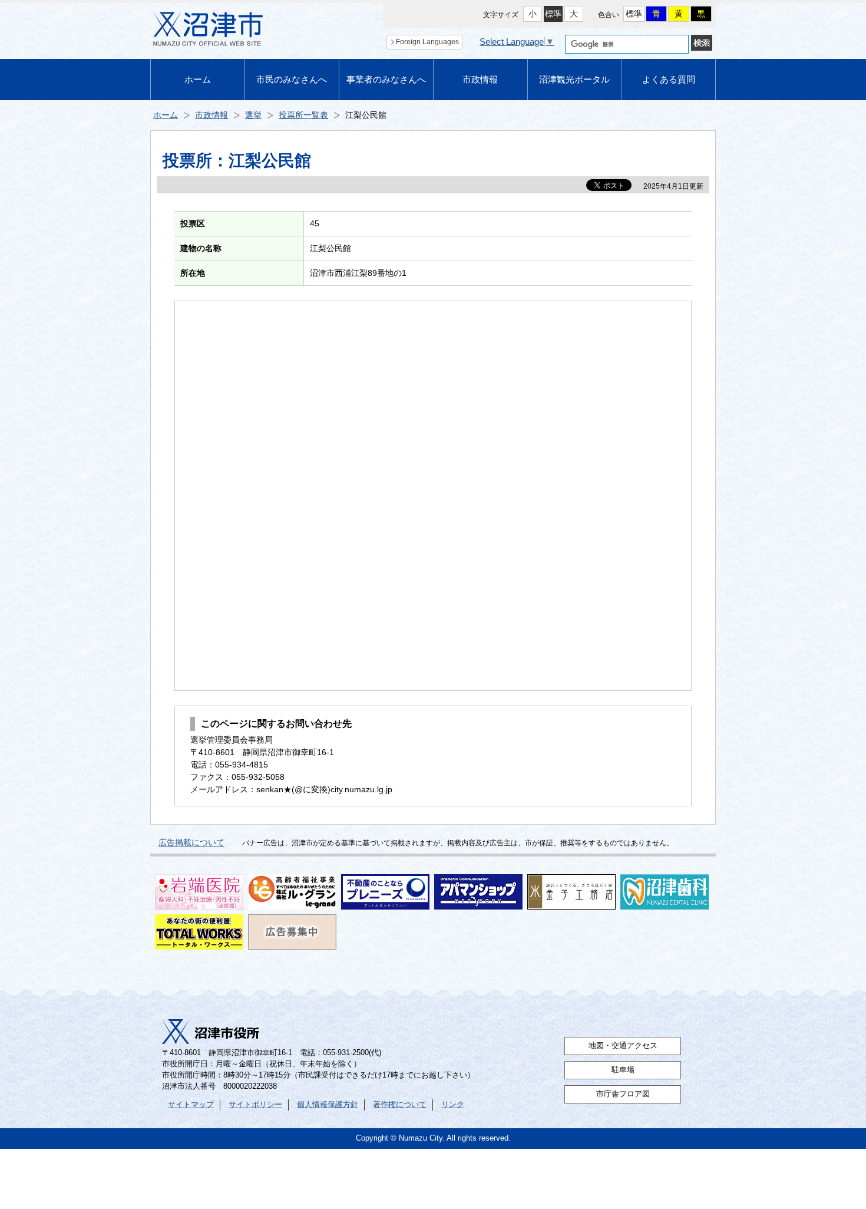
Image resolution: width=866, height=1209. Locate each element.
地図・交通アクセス (623, 1046)
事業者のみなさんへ (386, 79)
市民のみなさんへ (291, 79)
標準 (553, 13)
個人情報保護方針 (327, 1105)
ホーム (197, 79)
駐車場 (623, 1070)
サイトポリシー (255, 1105)
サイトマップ (191, 1105)
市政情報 (480, 79)
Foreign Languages (427, 42)
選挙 (253, 115)
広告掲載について (191, 842)
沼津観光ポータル (574, 79)
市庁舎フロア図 (623, 1094)
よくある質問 (668, 79)
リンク (452, 1105)
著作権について (400, 1105)
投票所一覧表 (303, 115)
